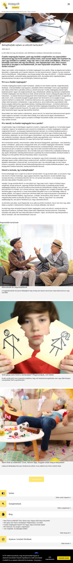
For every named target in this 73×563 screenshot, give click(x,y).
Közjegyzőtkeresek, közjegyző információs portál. (14, 11)
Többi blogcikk (64, 533)
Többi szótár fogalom (62, 497)
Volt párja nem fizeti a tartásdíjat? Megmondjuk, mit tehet (23, 523)
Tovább (36, 262)
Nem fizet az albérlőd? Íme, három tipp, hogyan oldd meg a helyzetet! (27, 521)
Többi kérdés (65, 543)
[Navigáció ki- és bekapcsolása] (69, 4)
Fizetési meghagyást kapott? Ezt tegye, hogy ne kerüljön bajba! (24, 525)
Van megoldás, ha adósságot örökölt (15, 529)
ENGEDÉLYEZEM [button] (64, 558)
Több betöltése (36, 479)
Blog (29, 11)
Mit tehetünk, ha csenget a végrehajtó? (17, 527)
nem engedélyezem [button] (49, 558)
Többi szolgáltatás (63, 508)
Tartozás (33, 11)
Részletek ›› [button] (38, 560)
